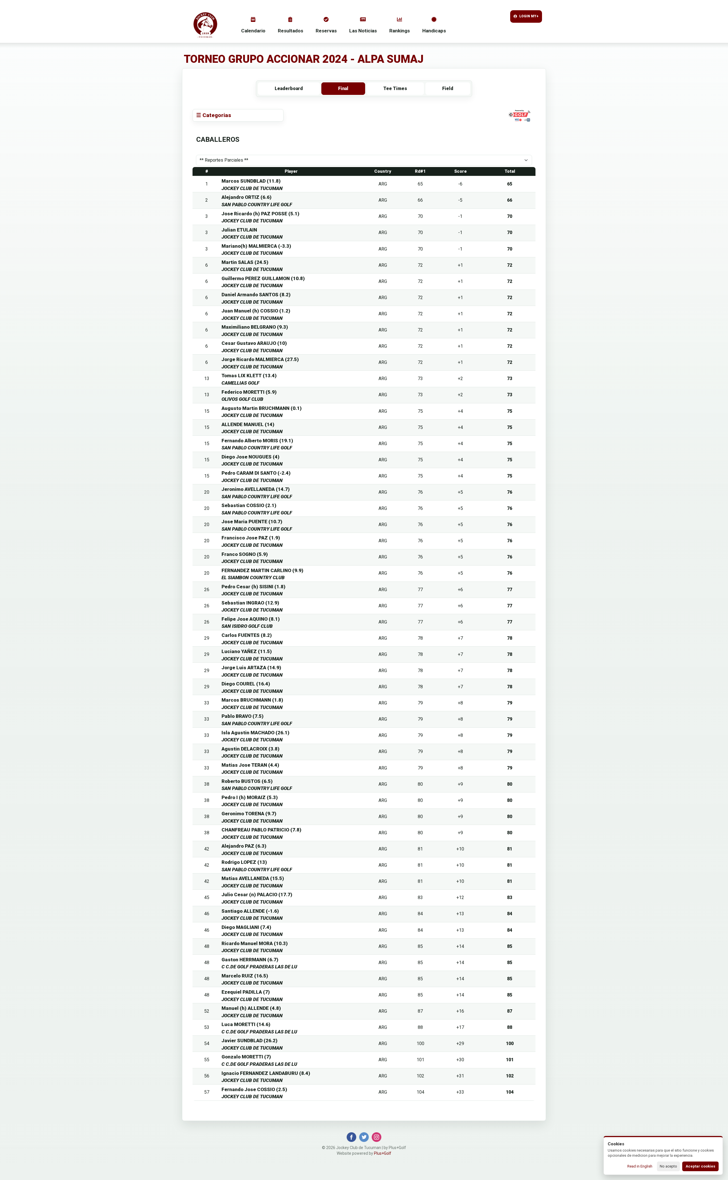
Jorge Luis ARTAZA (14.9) (251, 667)
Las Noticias (363, 31)
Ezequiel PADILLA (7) (246, 992)
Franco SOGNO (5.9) (245, 554)
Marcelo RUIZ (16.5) (245, 976)
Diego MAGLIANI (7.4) (246, 927)
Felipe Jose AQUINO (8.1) (251, 619)
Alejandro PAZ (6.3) (244, 846)
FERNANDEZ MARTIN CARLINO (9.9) (262, 570)
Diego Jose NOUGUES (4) (251, 457)
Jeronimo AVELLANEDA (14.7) (256, 489)
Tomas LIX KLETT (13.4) (249, 375)
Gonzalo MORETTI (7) (246, 1057)
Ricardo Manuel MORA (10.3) (255, 943)
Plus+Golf (382, 1153)
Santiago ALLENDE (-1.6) (250, 911)
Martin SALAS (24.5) (245, 262)
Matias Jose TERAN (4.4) (250, 765)
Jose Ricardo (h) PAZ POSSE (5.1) (260, 213)
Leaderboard (289, 88)
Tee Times (395, 88)
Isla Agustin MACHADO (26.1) (255, 732)
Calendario (253, 31)
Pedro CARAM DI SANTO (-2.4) (256, 473)
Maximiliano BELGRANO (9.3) (255, 327)
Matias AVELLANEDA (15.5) (253, 878)
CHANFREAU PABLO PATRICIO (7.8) (261, 830)
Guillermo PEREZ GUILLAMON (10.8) (263, 278)
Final (343, 88)
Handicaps (434, 31)
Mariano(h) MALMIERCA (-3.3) (256, 246)
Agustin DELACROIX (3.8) (251, 749)
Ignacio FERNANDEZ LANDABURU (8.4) (266, 1073)
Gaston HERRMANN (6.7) (250, 959)
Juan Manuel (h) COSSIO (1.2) (256, 311)
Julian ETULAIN (239, 230)
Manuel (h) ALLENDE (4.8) (251, 1008)
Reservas (326, 31)
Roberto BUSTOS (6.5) (247, 781)
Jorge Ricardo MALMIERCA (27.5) (260, 359)
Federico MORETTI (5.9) (249, 392)
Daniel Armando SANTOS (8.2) (256, 294)
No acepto (668, 1166)
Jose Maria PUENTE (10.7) (252, 521)
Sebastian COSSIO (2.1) (249, 505)
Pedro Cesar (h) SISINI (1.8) (254, 586)
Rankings (399, 31)
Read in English (639, 1166)
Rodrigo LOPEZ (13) (244, 862)
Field (447, 88)
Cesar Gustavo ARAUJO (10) (254, 343)
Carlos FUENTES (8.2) (247, 635)
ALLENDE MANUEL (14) (248, 424)
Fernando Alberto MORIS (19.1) (257, 440)
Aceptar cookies (700, 1166)
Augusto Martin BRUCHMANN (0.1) (262, 408)
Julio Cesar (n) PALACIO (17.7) (257, 894)
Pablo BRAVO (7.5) (243, 716)
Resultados (290, 31)
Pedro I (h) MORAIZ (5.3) (250, 797)
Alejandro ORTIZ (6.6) (247, 197)
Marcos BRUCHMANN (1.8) (252, 700)
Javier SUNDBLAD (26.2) (250, 1040)
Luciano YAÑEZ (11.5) (247, 651)
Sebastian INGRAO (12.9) (250, 603)
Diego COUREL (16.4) (246, 684)
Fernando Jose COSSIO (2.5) (254, 1089)
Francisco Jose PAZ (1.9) (251, 538)
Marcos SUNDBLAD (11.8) (251, 181)
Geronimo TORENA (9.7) (249, 813)
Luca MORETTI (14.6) (246, 1024)
